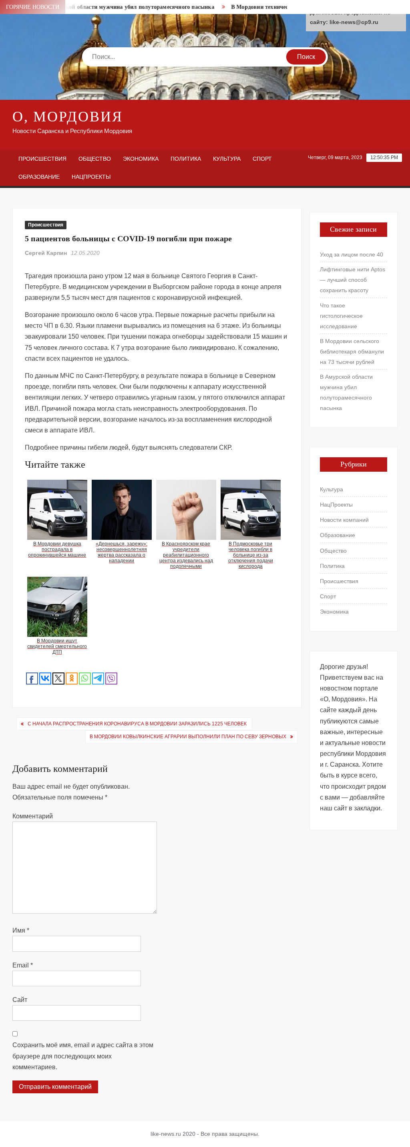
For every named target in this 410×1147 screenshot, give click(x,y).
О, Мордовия (67, 117)
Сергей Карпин (46, 253)
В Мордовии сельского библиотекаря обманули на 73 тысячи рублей (352, 351)
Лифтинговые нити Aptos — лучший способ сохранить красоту (352, 279)
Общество (94, 158)
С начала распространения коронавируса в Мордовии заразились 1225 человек (138, 724)
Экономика (141, 158)
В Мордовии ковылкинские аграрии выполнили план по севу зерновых (188, 736)
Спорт (262, 158)
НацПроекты (91, 177)
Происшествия (42, 158)
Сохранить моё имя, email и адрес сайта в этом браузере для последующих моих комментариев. (82, 1056)
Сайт (19, 999)
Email (22, 965)
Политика (186, 158)
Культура (227, 158)
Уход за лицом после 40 (351, 254)
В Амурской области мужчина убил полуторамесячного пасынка (116, 7)
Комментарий (32, 816)
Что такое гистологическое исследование (341, 315)
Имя (20, 930)
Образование (39, 177)
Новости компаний (344, 520)
